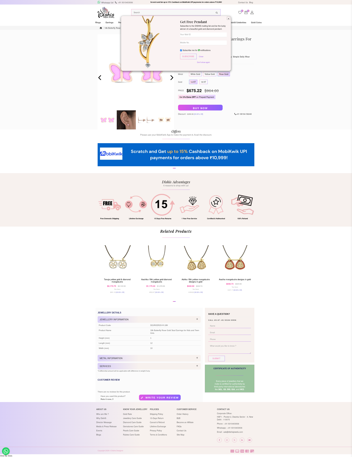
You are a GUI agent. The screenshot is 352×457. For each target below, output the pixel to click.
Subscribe (188, 56)
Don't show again (203, 62)
